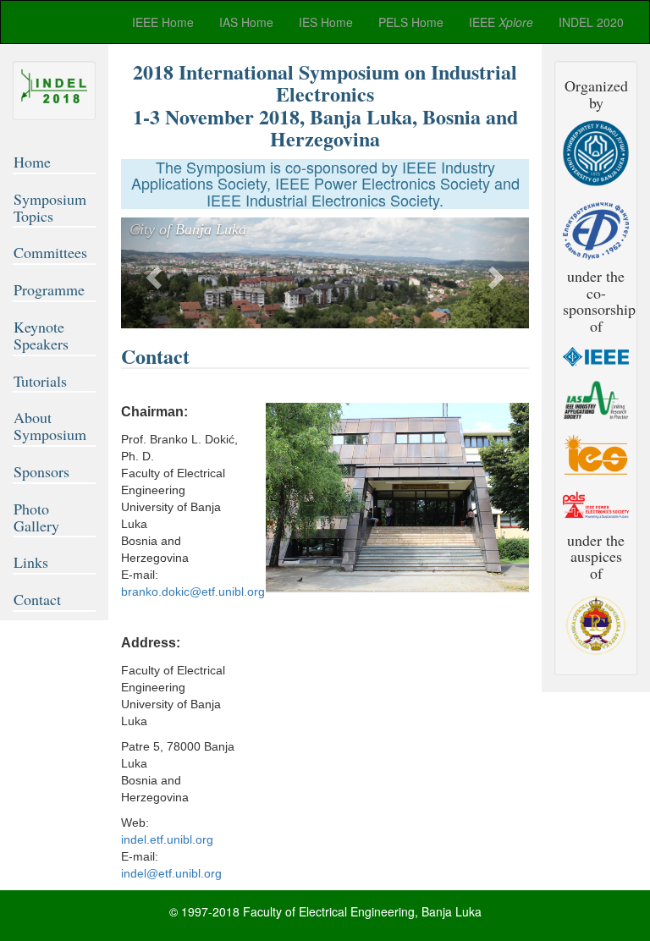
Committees (50, 252)
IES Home (326, 22)
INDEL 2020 (591, 22)
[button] (151, 272)
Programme (49, 289)
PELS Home (410, 22)
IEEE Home (163, 22)
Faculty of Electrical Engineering (329, 911)
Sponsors (41, 471)
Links (31, 562)
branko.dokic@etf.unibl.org (193, 591)
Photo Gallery (36, 517)
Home (32, 161)
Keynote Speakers (41, 335)
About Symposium (50, 425)
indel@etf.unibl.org (171, 873)
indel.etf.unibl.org (167, 839)
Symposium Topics (50, 207)
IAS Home (246, 22)
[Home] (54, 86)
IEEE (501, 22)
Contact (37, 599)
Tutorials (40, 381)
